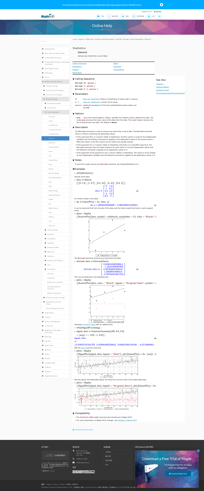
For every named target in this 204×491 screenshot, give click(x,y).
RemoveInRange (54, 173)
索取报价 (159, 11)
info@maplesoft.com (82, 462)
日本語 (69, 484)
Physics (47, 77)
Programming (49, 313)
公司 (106, 464)
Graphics (48, 317)
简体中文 (75, 484)
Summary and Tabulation (55, 260)
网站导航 (105, 487)
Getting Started (50, 49)
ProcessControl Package (54, 95)
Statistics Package (51, 99)
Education (48, 341)
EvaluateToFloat (54, 147)
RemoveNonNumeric (55, 177)
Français (55, 484)
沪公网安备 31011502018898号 (119, 487)
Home (75, 39)
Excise (50, 151)
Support (81, 39)
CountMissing (53, 125)
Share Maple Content (51, 68)
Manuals (47, 358)
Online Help (89, 39)
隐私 (82, 487)
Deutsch (62, 484)
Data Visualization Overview (55, 308)
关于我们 (44, 447)
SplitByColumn (53, 208)
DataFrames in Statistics (55, 282)
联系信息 (76, 447)
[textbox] (85, 173)
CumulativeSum (54, 134)
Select (50, 186)
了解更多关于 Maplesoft (48, 471)
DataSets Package (51, 86)
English (49, 484)
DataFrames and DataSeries (55, 90)
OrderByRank (53, 160)
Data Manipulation (53, 112)
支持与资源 (108, 460)
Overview (52, 116)
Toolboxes (48, 367)
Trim (50, 221)
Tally (50, 212)
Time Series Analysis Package (55, 297)
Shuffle (51, 199)
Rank (50, 164)
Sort (50, 204)
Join (50, 156)
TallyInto (51, 217)
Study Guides (49, 345)
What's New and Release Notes (55, 53)
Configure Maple (50, 363)
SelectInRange (53, 191)
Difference (52, 143)
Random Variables (53, 247)
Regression (51, 252)
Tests (49, 265)
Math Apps (48, 337)
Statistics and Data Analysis (53, 81)
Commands (51, 278)
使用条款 (77, 487)
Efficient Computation (54, 293)
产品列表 (108, 452)
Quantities (50, 243)
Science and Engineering (52, 321)
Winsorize (52, 225)
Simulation (50, 256)
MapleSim (48, 371)
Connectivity (49, 326)
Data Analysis (51, 108)
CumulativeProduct (55, 129)
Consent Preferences (91, 487)
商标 (99, 487)
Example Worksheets (54, 103)
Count (51, 121)
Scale (50, 182)
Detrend (51, 138)
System (47, 354)
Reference (48, 350)
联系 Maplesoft (147, 11)
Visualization (51, 269)
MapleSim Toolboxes (51, 376)
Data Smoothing (52, 230)
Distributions (51, 239)
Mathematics (49, 73)
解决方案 (108, 456)
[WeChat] (93, 471)
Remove (51, 169)
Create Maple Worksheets (53, 58)
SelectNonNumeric (54, 195)
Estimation (50, 234)
